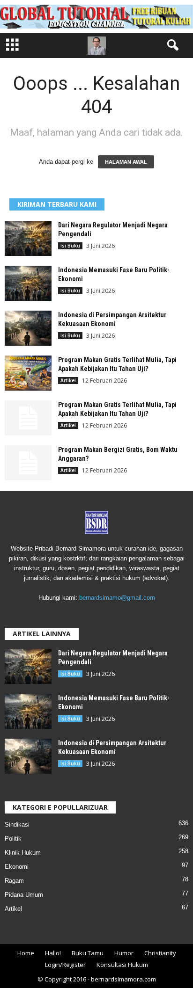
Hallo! (53, 953)
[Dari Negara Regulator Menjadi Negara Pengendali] (28, 238)
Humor (124, 953)
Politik (13, 838)
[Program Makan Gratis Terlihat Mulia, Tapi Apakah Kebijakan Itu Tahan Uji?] (28, 373)
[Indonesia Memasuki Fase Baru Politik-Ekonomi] (28, 283)
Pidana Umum (24, 894)
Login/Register (65, 964)
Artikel (68, 380)
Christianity (160, 953)
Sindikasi (17, 824)
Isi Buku (70, 245)
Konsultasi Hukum (122, 964)
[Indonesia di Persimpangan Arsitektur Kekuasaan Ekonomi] (28, 328)
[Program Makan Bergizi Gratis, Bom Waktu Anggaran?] (28, 462)
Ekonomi (17, 866)
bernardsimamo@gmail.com (117, 597)
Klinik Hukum (23, 852)
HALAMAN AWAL (126, 162)
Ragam (14, 880)
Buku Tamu (88, 953)
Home (25, 953)
